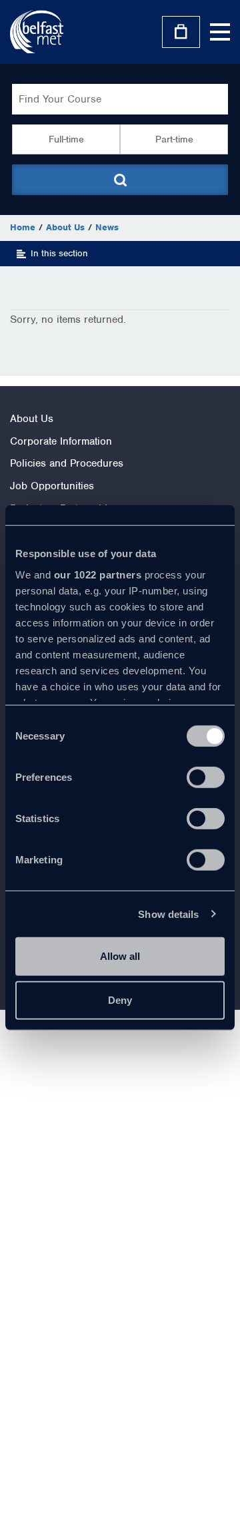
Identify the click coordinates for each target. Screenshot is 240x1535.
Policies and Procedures (66, 463)
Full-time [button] (66, 139)
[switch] (206, 777)
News (107, 227)
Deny (120, 999)
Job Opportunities (52, 486)
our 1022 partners (98, 574)
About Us (65, 227)
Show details (168, 913)
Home (22, 227)
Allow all (120, 956)
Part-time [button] (174, 139)
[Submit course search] (120, 179)
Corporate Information (61, 441)
